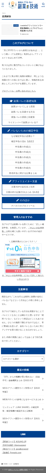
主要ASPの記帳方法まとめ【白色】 (23, 192)
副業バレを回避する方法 (23, 112)
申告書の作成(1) (23, 147)
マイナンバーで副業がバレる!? (23, 122)
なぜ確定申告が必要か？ (23, 136)
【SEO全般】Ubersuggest (14, 445)
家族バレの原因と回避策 (23, 117)
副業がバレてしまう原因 (23, 106)
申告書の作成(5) (23, 168)
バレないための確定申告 (24, 130)
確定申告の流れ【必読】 (23, 141)
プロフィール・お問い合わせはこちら (19, 91)
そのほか (24, 200)
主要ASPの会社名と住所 (23, 187)
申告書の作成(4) (23, 162)
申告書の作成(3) (23, 157)
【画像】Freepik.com (11, 453)
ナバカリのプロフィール (23, 206)
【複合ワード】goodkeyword (15, 449)
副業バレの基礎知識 (24, 101)
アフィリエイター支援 (24, 181)
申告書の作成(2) (23, 152)
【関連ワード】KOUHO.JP (14, 442)
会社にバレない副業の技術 (18, 470)
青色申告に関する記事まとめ (23, 173)
